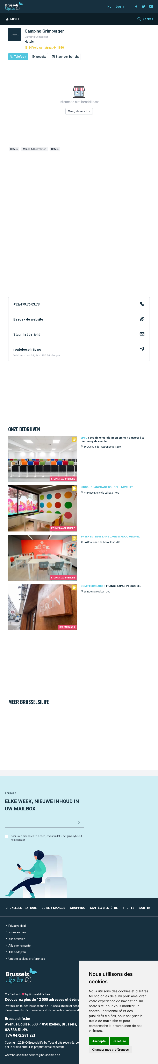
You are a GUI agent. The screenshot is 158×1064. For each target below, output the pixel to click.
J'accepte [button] (99, 1041)
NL (109, 6)
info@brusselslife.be (46, 1055)
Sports (128, 907)
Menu (14, 19)
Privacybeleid (17, 925)
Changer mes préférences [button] (110, 1049)
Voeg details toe (79, 111)
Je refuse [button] (119, 1041)
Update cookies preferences (26, 958)
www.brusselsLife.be (18, 1055)
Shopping (77, 907)
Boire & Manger (53, 907)
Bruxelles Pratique (21, 907)
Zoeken (148, 19)
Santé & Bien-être (104, 907)
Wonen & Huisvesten (34, 149)
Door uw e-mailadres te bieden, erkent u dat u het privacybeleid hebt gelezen (46, 838)
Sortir (144, 907)
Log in (120, 6)
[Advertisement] (79, 184)
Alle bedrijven (17, 952)
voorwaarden (17, 932)
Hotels (14, 149)
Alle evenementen (20, 945)
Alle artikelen (16, 939)
